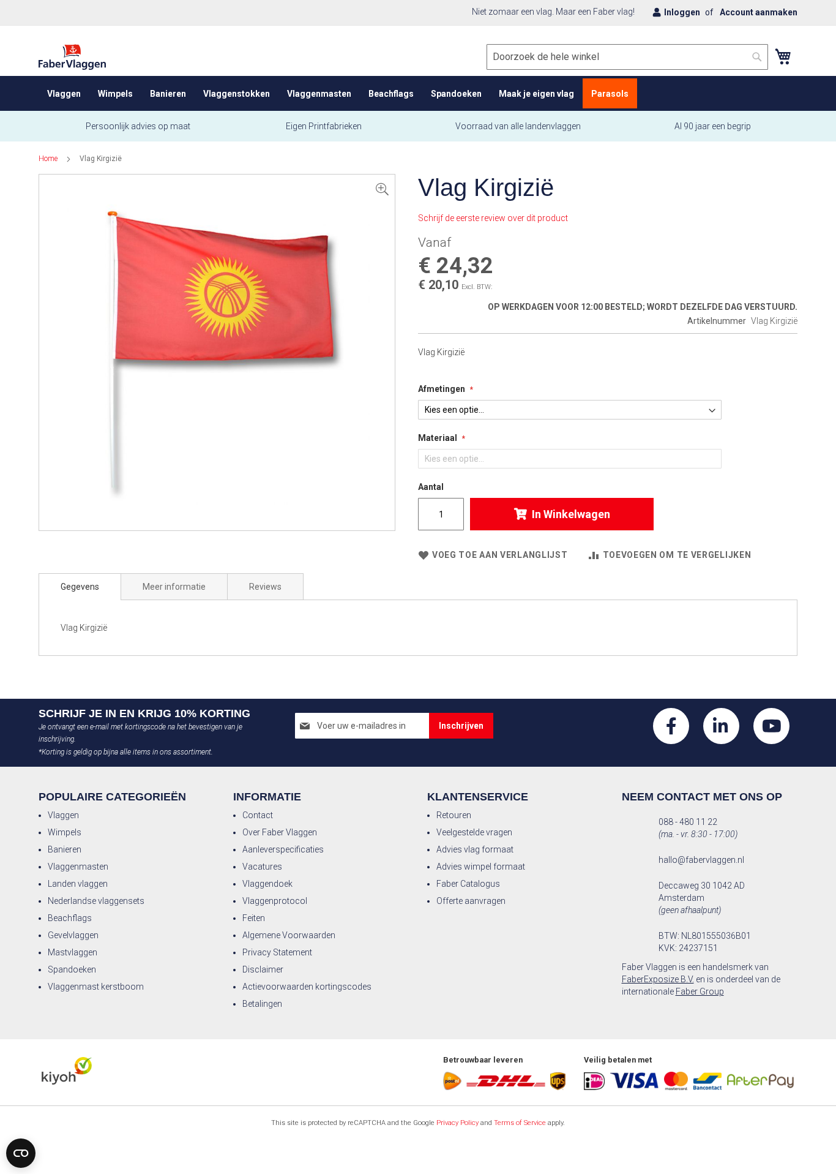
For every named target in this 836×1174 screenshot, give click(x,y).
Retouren (453, 815)
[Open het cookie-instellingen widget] (20, 1153)
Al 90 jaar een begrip (712, 126)
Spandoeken (72, 969)
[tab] (80, 586)
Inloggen (682, 12)
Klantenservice (477, 797)
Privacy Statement (277, 952)
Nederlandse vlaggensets (96, 901)
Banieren (64, 849)
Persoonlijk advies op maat (138, 126)
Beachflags (70, 918)
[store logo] (72, 57)
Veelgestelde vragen (474, 832)
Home (48, 158)
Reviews (265, 587)
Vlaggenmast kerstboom (96, 987)
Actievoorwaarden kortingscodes (306, 987)
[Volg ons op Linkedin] (721, 726)
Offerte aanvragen (471, 901)
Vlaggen (63, 815)
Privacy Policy (457, 1123)
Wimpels (64, 832)
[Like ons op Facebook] (671, 726)
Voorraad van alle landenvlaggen (518, 126)
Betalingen (262, 1004)
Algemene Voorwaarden (288, 935)
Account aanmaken (758, 12)
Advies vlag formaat (474, 849)
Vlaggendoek (267, 884)
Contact (257, 815)
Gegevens (80, 587)
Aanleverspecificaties (283, 849)
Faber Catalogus (468, 884)
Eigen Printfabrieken (323, 126)
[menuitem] (64, 93)
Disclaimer (262, 969)
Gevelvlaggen (73, 935)
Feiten (253, 918)
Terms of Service (520, 1123)
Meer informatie (174, 587)
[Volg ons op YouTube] (771, 726)
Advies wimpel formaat (480, 866)
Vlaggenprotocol (274, 901)
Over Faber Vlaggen (279, 832)
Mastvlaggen (72, 952)
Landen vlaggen (78, 884)
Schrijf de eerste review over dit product (493, 218)
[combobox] (627, 57)
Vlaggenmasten (78, 866)
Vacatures (262, 866)
